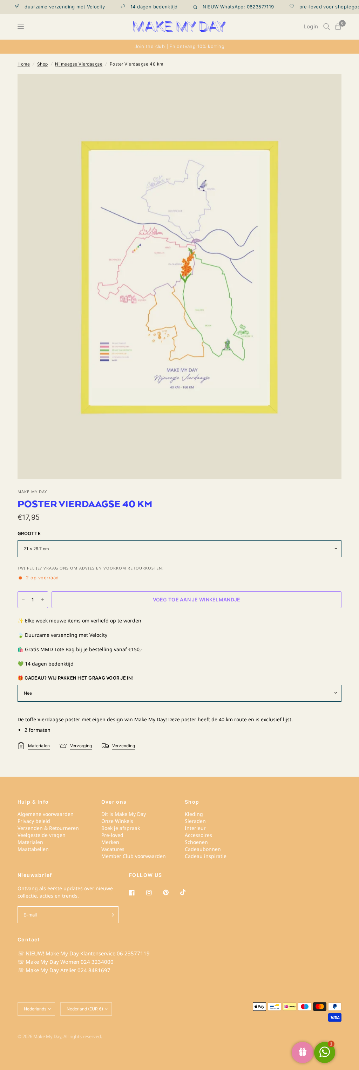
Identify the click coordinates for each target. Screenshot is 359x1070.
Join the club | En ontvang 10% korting (179, 46)
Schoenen (196, 842)
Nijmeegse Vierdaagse (78, 64)
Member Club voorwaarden (133, 856)
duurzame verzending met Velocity (55, 6)
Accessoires (198, 835)
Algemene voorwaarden (46, 814)
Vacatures (112, 849)
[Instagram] (154, 892)
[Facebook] (136, 892)
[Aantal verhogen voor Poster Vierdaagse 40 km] (42, 600)
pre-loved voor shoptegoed (322, 6)
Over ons (114, 801)
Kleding (194, 814)
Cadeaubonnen (203, 849)
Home (24, 64)
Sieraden (195, 821)
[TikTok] (188, 892)
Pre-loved (112, 835)
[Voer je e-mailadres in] (111, 914)
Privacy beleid (34, 821)
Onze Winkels (117, 821)
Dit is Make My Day (123, 814)
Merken (110, 842)
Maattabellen (33, 849)
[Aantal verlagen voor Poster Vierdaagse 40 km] (23, 600)
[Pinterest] (170, 892)
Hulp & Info (33, 801)
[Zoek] (326, 26)
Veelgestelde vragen (42, 835)
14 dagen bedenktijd (144, 6)
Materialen (30, 842)
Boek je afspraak (120, 828)
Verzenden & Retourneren (48, 828)
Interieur (195, 828)
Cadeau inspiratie (205, 856)
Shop (42, 64)
